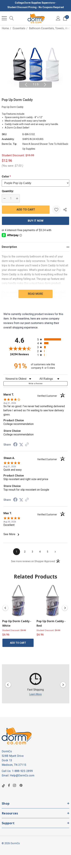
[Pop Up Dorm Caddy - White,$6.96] (18, 600)
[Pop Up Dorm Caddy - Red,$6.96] (52, 600)
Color (6, 176)
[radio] (52, 339)
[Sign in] (58, 18)
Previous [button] (26, 84)
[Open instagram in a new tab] (15, 785)
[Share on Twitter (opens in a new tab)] (21, 444)
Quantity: (8, 191)
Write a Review (36, 383)
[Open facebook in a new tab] (9, 785)
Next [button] (45, 84)
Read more (35, 293)
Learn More (35, 694)
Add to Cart (18, 642)
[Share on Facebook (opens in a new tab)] (15, 444)
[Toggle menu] (4, 18)
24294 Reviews (23, 354)
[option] (36, 684)
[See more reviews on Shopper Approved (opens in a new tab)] (27, 444)
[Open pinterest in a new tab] (21, 785)
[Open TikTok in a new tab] (3, 785)
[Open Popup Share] (65, 209)
